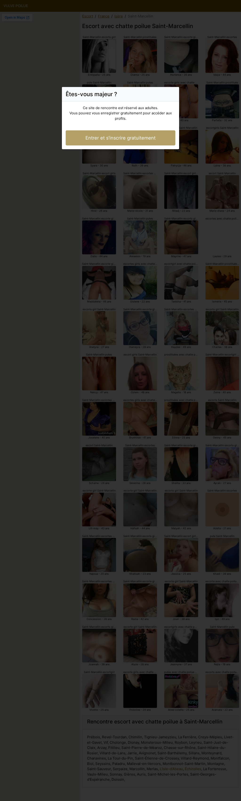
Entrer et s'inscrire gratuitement (120, 138)
